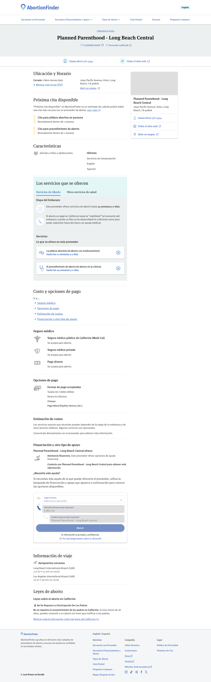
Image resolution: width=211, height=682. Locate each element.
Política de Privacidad (167, 645)
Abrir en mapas (88, 88)
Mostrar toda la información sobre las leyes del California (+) (66, 619)
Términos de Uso (165, 650)
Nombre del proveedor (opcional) (65, 517)
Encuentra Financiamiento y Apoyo (107, 652)
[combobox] (83, 499)
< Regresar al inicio (105, 30)
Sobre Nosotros (132, 645)
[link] (40, 7)
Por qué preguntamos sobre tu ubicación (82, 538)
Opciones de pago (48, 308)
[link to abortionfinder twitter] (147, 672)
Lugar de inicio (50, 498)
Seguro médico (46, 303)
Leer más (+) (94, 110)
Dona (127, 656)
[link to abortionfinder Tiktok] (132, 672)
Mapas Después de (104, 674)
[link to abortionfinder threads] (138, 672)
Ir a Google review (91, 44)
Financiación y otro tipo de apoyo (57, 319)
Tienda (128, 661)
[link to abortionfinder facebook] (143, 672)
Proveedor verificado (119, 45)
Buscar (80, 528)
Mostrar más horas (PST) (49, 85)
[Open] (121, 500)
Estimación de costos (50, 314)
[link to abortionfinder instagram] (127, 672)
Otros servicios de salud (82, 192)
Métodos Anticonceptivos (137, 667)
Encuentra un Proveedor (105, 645)
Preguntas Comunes (102, 669)
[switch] (73, 19)
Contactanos (131, 650)
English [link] (185, 7)
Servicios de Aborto (48, 192)
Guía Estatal (98, 664)
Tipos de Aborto (100, 659)
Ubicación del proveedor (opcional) (59, 507)
